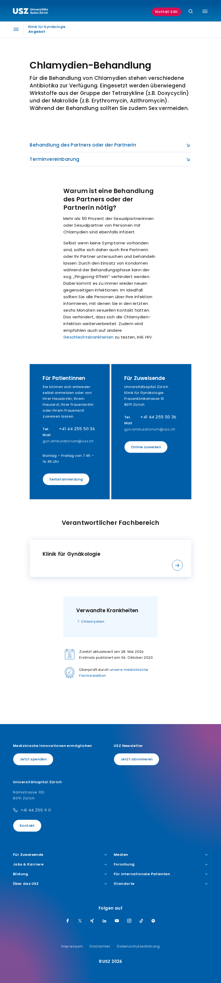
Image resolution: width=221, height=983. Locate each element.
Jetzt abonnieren (136, 759)
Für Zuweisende (28, 854)
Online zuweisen (146, 447)
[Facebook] (67, 921)
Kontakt (27, 825)
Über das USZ (26, 883)
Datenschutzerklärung (138, 946)
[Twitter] (80, 921)
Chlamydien (93, 621)
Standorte (124, 883)
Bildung (20, 874)
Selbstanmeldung (66, 479)
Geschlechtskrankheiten (88, 337)
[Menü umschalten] (205, 11)
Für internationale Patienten (142, 874)
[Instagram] (129, 921)
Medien (121, 854)
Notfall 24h (166, 11)
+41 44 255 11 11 (35, 810)
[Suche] (191, 11)
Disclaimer (99, 946)
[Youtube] (117, 921)
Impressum (72, 946)
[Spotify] (153, 921)
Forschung (124, 864)
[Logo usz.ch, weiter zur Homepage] (30, 12)
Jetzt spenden (33, 759)
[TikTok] (141, 921)
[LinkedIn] (104, 921)
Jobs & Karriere (28, 864)
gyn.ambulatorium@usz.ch (68, 441)
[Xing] (92, 921)
